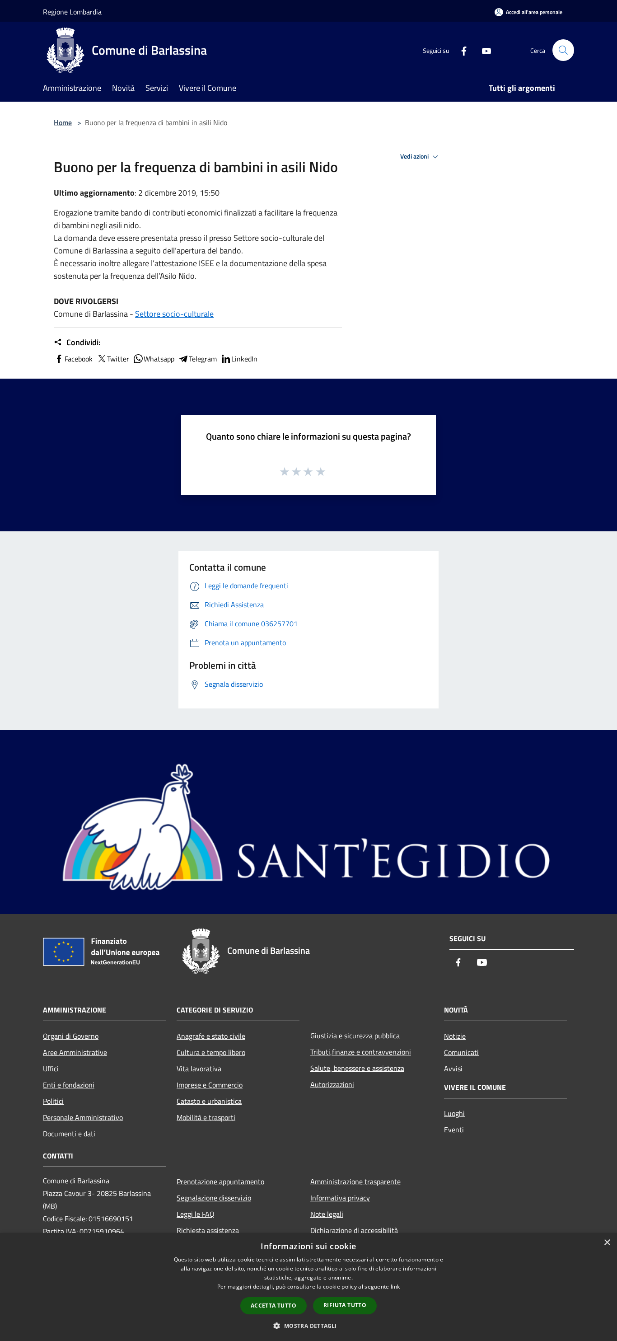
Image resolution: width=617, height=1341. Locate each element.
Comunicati (461, 1052)
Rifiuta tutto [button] (344, 1305)
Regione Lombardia (72, 11)
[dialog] (308, 1287)
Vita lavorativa (199, 1068)
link (395, 1286)
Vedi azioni (415, 156)
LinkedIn (244, 358)
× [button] (606, 1242)
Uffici (51, 1068)
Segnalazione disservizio (214, 1197)
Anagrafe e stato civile (211, 1036)
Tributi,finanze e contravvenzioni (360, 1051)
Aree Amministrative (75, 1052)
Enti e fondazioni (68, 1084)
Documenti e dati (69, 1133)
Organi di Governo (70, 1036)
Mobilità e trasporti (206, 1117)
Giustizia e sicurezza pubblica (355, 1035)
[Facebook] (460, 50)
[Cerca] (563, 50)
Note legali (326, 1214)
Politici (53, 1101)
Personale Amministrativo (83, 1117)
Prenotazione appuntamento (220, 1181)
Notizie (455, 1036)
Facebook (79, 358)
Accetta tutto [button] (273, 1305)
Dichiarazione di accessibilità (354, 1230)
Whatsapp (159, 358)
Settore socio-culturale (174, 314)
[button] (308, 1325)
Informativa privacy (340, 1197)
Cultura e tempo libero (211, 1052)
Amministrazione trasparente (355, 1181)
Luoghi (454, 1113)
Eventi (454, 1129)
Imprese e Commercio (210, 1084)
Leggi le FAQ (196, 1214)
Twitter (118, 358)
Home (63, 122)
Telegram (203, 358)
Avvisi (453, 1068)
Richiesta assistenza (208, 1230)
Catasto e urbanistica (209, 1101)
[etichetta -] (321, 471)
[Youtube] (483, 50)
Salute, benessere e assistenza (357, 1068)
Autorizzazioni (332, 1084)
